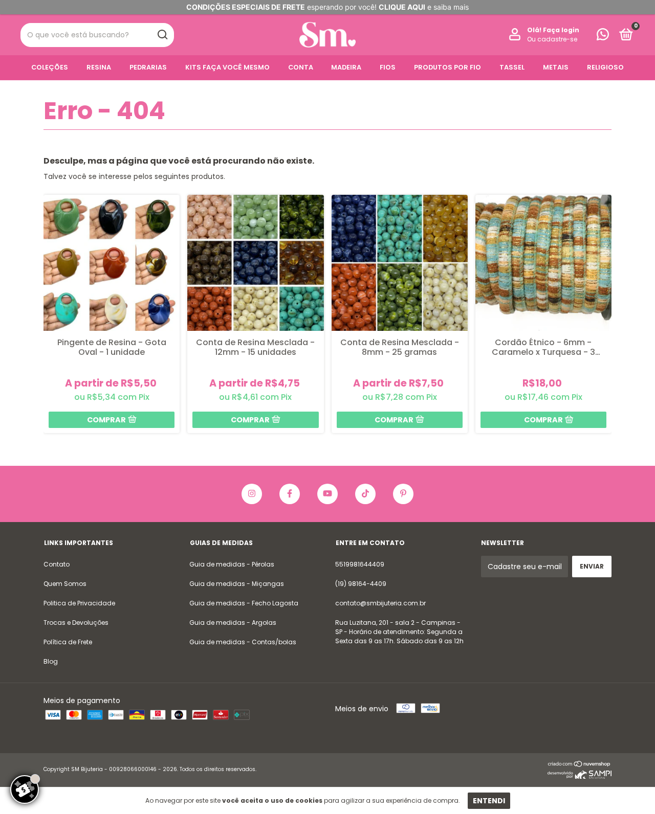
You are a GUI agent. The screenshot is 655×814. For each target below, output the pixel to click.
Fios (388, 67)
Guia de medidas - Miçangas (236, 583)
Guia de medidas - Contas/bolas (242, 642)
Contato (56, 564)
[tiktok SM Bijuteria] (365, 494)
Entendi (489, 801)
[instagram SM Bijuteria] (252, 494)
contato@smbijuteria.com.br (380, 603)
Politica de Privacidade (79, 603)
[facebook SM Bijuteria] (289, 494)
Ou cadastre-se (552, 39)
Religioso (605, 67)
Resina (98, 67)
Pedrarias (148, 67)
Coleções (49, 67)
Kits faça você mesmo (227, 67)
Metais (556, 67)
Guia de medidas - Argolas (232, 622)
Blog (50, 661)
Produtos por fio (447, 67)
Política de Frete (67, 642)
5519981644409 (359, 564)
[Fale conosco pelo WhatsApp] (603, 36)
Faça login (561, 30)
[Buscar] (162, 35)
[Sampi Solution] (580, 776)
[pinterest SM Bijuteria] (403, 494)
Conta (300, 67)
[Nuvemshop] (580, 765)
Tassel (512, 67)
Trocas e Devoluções (75, 622)
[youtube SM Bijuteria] (327, 494)
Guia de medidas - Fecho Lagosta (243, 603)
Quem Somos (64, 583)
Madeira (346, 67)
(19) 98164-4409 (360, 583)
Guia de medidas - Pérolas (231, 564)
